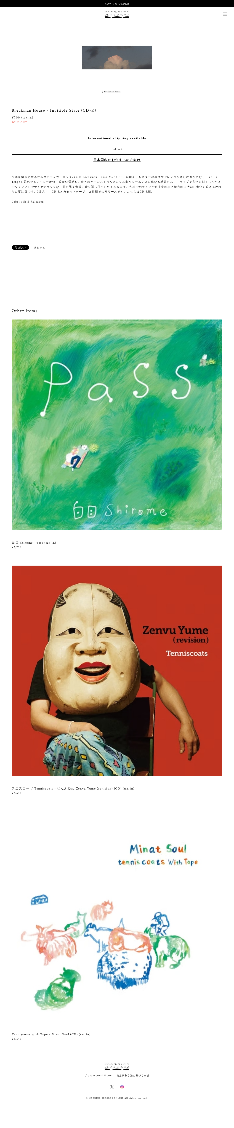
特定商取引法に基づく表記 (133, 1075)
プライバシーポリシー (98, 1075)
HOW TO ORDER (117, 3)
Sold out (117, 149)
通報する (39, 248)
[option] (117, 57)
